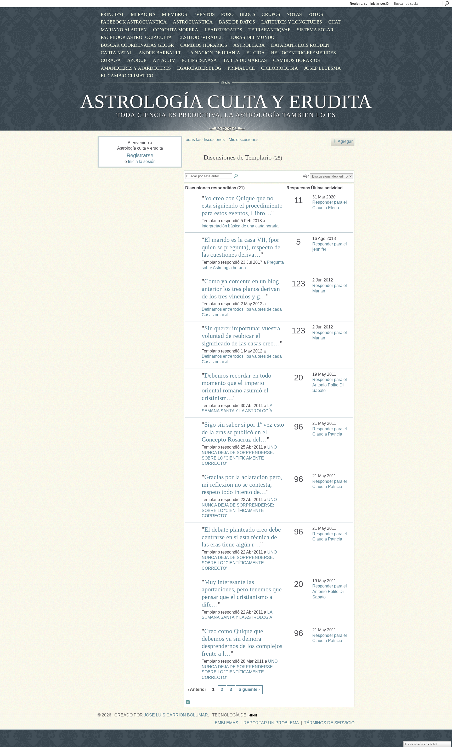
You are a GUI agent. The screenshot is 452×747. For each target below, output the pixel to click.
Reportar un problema (271, 723)
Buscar (447, 3)
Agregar (345, 141)
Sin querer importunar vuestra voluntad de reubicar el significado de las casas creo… (241, 336)
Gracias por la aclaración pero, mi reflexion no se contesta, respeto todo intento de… (242, 485)
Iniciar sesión (380, 3)
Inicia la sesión (142, 161)
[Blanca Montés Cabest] (193, 205)
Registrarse (359, 3)
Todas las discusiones (204, 139)
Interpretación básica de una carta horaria (240, 226)
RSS (188, 702)
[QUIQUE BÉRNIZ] (193, 383)
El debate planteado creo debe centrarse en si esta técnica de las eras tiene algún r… (241, 537)
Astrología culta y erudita (226, 101)
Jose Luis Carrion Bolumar (176, 715)
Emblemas (226, 723)
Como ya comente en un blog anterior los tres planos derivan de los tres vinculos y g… (241, 289)
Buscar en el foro (236, 176)
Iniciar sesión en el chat (421, 744)
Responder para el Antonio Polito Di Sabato (329, 385)
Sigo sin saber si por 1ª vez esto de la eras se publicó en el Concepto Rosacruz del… (243, 432)
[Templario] (192, 167)
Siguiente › (249, 689)
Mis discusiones (243, 139)
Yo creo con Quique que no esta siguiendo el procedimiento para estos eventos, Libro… (242, 206)
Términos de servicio (329, 723)
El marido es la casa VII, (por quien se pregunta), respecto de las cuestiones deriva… (241, 247)
